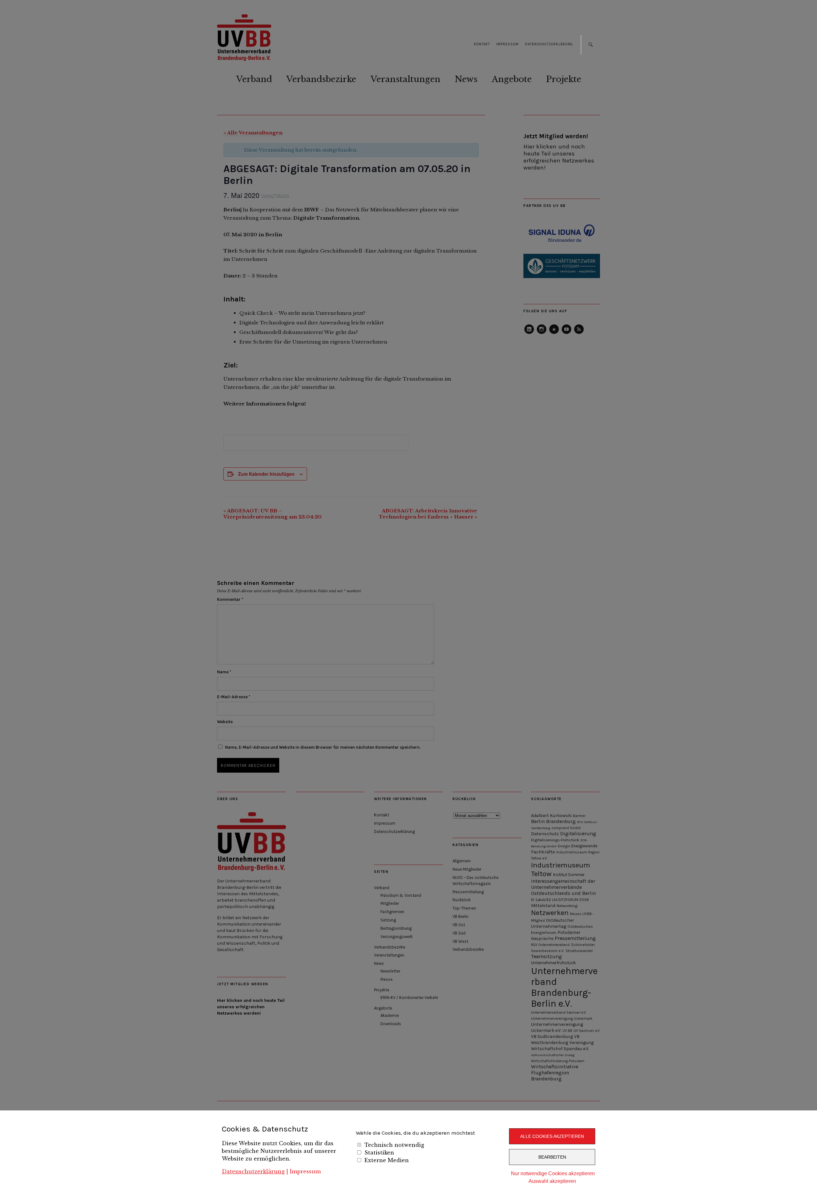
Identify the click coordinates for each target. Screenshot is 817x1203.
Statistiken (379, 1152)
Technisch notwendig (394, 1145)
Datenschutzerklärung (253, 1171)
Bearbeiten (552, 1157)
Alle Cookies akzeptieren (552, 1136)
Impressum (305, 1171)
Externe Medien (386, 1160)
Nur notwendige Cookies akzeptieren (553, 1173)
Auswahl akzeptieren (552, 1181)
